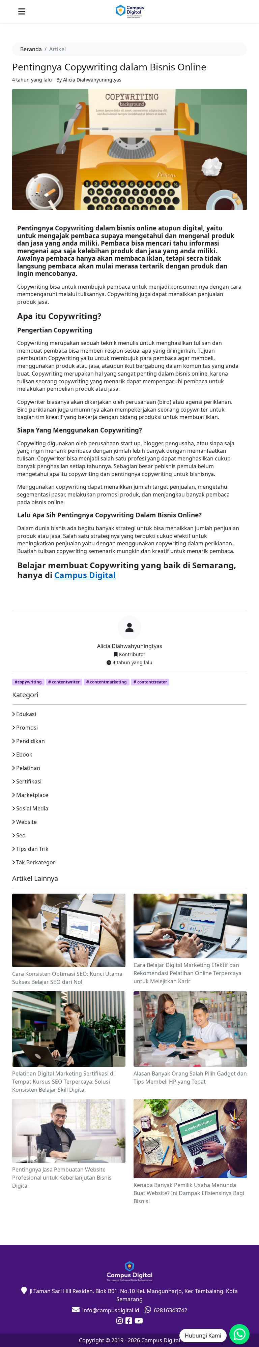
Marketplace (32, 795)
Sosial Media (32, 808)
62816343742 (170, 1310)
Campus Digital (85, 574)
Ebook (24, 754)
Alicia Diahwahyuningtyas (129, 646)
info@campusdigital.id (110, 1310)
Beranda (31, 49)
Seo (21, 835)
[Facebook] (128, 1321)
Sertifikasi (28, 781)
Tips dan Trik (32, 849)
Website (26, 822)
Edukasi (26, 714)
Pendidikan (30, 741)
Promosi (27, 727)
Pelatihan (28, 768)
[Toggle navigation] (21, 11)
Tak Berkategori (36, 862)
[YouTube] (139, 1321)
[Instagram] (119, 1321)
